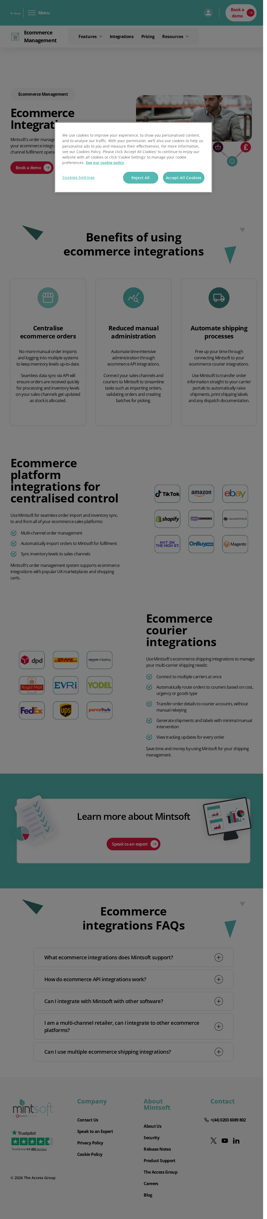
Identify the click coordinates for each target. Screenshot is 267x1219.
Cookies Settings (78, 177)
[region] (133, 157)
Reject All (140, 177)
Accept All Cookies (184, 177)
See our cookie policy (105, 162)
